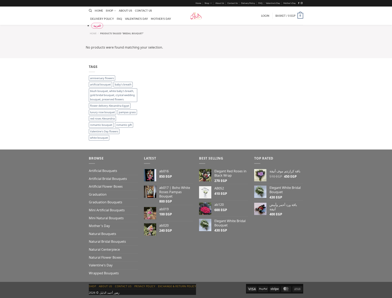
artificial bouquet (100, 84)
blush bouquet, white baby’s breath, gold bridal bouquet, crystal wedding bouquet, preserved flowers (112, 95)
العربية (97, 26)
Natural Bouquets (102, 234)
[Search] (90, 10)
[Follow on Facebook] (299, 3)
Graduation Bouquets (105, 202)
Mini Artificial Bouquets (107, 210)
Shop (207, 3)
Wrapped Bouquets (104, 273)
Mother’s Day (289, 3)
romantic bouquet (101, 125)
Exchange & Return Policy (177, 286)
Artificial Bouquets (103, 170)
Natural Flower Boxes (105, 257)
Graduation (98, 194)
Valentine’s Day (273, 3)
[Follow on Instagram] (302, 3)
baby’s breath (123, 84)
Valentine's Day (100, 265)
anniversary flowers (102, 78)
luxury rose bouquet (102, 112)
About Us (219, 3)
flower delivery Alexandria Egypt (109, 105)
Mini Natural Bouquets (106, 218)
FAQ (260, 3)
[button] (265, 16)
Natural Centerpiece (104, 249)
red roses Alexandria (102, 118)
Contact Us (232, 3)
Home (198, 3)
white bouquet (99, 138)
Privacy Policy (144, 286)
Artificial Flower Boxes (106, 186)
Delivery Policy (248, 3)
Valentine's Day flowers (104, 131)
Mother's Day (99, 226)
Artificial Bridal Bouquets (108, 178)
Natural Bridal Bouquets (107, 241)
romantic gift (124, 125)
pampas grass (127, 112)
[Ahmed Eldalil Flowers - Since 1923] (196, 15)
